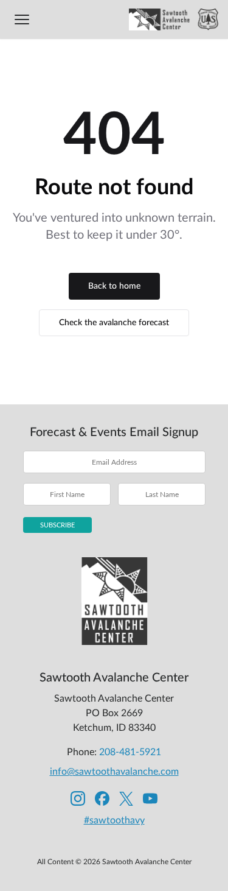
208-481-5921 (130, 752)
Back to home (114, 286)
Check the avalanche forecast (114, 323)
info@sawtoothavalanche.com (114, 772)
